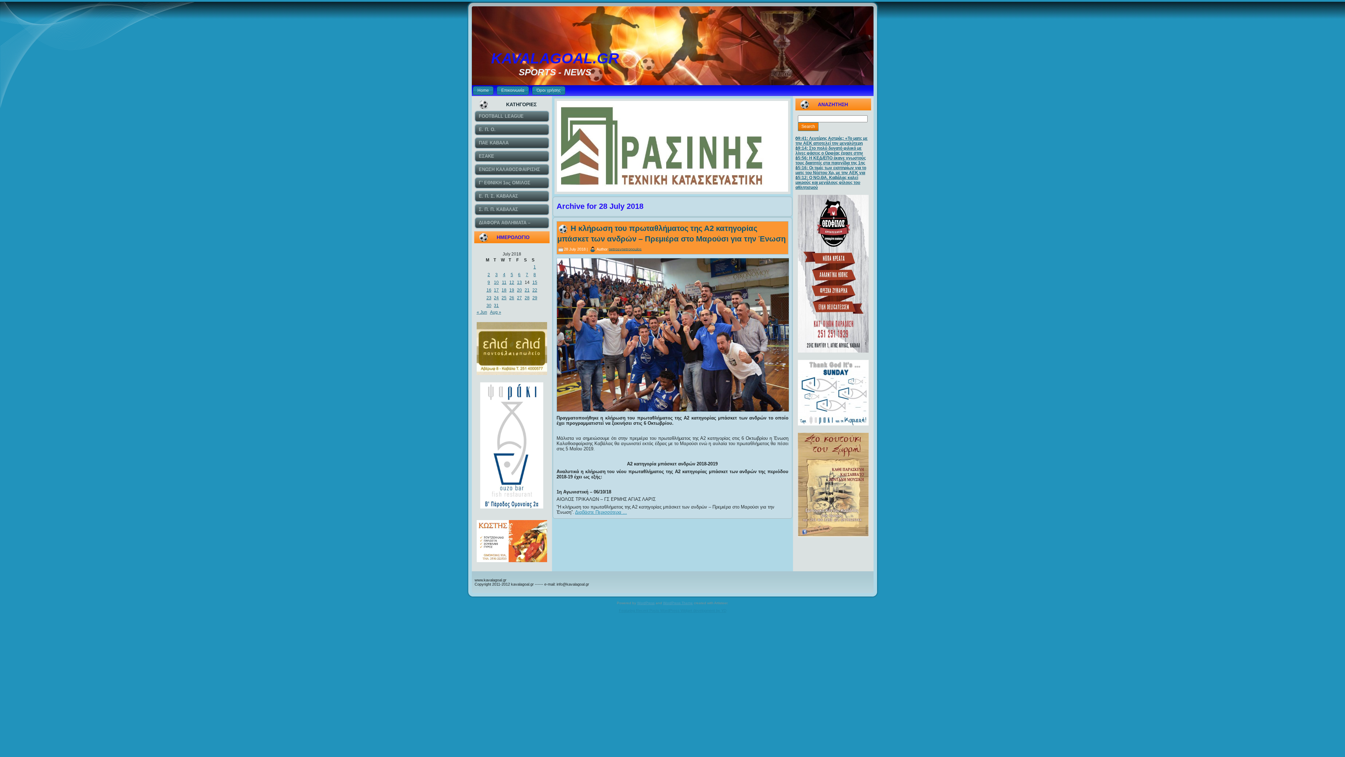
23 (489, 297)
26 (511, 297)
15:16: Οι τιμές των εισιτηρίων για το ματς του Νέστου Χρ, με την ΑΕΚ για (830, 170)
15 (534, 282)
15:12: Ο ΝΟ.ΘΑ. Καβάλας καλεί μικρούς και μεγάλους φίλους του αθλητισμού (827, 182)
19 (511, 290)
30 (489, 305)
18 (504, 290)
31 (496, 305)
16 (489, 290)
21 (527, 290)
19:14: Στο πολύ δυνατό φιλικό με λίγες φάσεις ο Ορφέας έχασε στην (829, 151)
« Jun (482, 312)
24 (496, 297)
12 (511, 282)
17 (496, 290)
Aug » (495, 312)
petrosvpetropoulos (625, 249)
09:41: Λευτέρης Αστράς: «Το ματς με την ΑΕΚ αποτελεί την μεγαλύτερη (831, 141)
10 (496, 282)
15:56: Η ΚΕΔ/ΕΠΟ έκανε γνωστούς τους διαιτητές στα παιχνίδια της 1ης (830, 160)
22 (534, 290)
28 (527, 297)
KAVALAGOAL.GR (555, 58)
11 (504, 282)
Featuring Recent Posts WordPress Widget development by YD (672, 610)
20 (519, 290)
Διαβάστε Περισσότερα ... (601, 512)
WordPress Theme (678, 603)
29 (534, 297)
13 (519, 282)
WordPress (646, 603)
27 (519, 297)
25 (504, 297)
